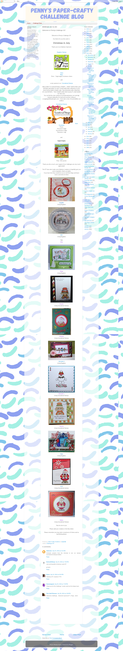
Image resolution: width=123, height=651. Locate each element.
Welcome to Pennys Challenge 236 (90, 91)
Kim (61, 242)
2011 (87, 143)
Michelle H (61, 361)
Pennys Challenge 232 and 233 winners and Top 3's (91, 111)
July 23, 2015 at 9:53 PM (56, 574)
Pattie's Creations (89, 210)
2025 (87, 31)
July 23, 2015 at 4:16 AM (58, 550)
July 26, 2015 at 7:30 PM (61, 584)
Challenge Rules (37, 23)
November (91, 57)
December (91, 55)
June (89, 122)
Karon (48, 574)
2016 (87, 51)
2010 (87, 145)
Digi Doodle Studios (90, 173)
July (89, 66)
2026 (87, 29)
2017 (87, 48)
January (90, 133)
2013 (87, 138)
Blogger (71, 644)
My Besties (87, 205)
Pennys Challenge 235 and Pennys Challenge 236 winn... (90, 78)
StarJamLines (88, 220)
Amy (61, 454)
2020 (87, 42)
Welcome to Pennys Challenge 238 (90, 70)
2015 (87, 53)
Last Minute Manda (90, 187)
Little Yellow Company (88, 200)
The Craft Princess (51, 593)
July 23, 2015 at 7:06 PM (62, 562)
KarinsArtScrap (50, 562)
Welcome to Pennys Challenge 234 (90, 118)
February (90, 131)
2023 (87, 35)
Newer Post (46, 635)
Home (28, 23)
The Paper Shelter (89, 222)
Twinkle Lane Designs (88, 226)
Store (61, 73)
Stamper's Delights (89, 217)
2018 (87, 46)
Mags (61, 271)
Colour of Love (88, 164)
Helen (61, 520)
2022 (87, 37)
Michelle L (61, 393)
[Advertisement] (61, 628)
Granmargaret (50, 584)
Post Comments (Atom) (56, 638)
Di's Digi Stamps (89, 171)
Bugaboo (87, 159)
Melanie (61, 336)
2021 (87, 40)
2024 (87, 33)
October (90, 59)
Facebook (61, 125)
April (89, 127)
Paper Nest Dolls (89, 207)
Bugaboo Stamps (61, 52)
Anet (61, 486)
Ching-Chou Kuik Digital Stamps (89, 161)
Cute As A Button (89, 169)
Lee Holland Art (89, 194)
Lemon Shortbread (89, 196)
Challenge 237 (50, 543)
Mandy (61, 304)
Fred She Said (88, 180)
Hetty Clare (87, 182)
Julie (61, 235)
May (89, 125)
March (89, 129)
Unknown (49, 550)
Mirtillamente (88, 203)
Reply (47, 557)
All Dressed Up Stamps (88, 154)
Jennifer (61, 202)
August (90, 64)
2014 (87, 136)
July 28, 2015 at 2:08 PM (64, 593)
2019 (87, 44)
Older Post (77, 635)
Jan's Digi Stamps (89, 184)
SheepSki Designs (89, 214)
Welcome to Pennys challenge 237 (90, 85)
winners (87, 229)
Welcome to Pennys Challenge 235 (90, 104)
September (91, 61)
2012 (87, 141)
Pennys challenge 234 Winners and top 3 (91, 97)
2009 (87, 147)
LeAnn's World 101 (90, 191)
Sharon (61, 426)
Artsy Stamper (88, 157)
